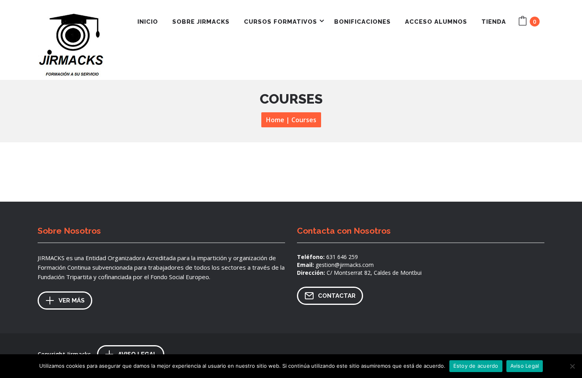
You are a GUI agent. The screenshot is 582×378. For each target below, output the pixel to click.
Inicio (147, 21)
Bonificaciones (362, 21)
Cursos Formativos (280, 21)
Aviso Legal (524, 366)
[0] (524, 22)
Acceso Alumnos (436, 21)
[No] (572, 366)
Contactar (337, 295)
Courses (303, 119)
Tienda (493, 21)
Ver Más (72, 300)
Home (275, 119)
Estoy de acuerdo (475, 366)
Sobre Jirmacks (201, 21)
